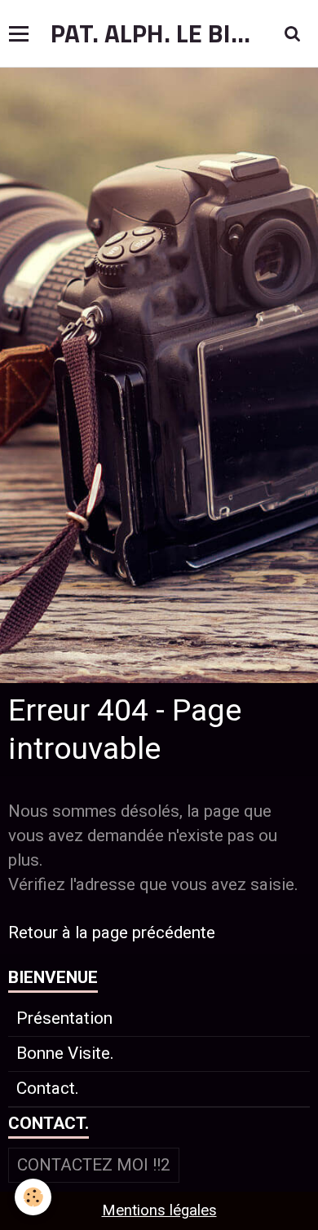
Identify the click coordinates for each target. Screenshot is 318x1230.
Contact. (47, 1088)
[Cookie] (33, 1197)
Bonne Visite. (65, 1053)
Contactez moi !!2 (93, 1165)
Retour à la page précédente (111, 932)
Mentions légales (159, 1210)
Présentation (64, 1018)
